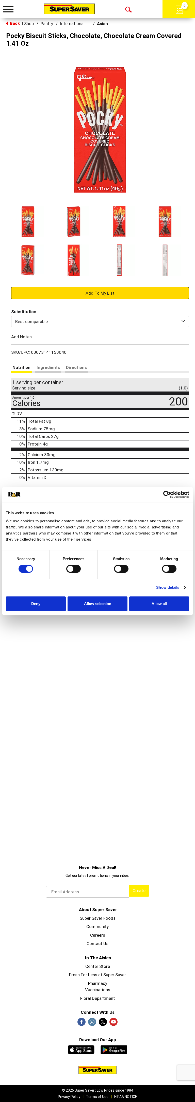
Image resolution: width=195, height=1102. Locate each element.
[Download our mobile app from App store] (81, 1049)
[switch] (73, 569)
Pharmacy (97, 983)
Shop (29, 23)
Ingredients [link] (48, 367)
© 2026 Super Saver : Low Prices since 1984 (97, 1090)
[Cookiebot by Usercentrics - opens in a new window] (167, 494)
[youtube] (113, 1023)
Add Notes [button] (21, 336)
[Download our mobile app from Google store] (114, 1049)
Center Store (97, 966)
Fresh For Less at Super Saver (97, 974)
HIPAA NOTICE (125, 1097)
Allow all (159, 603)
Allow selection (97, 603)
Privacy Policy (69, 1097)
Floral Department (97, 998)
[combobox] (100, 321)
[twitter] (103, 1023)
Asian (102, 23)
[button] (28, 221)
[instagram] (92, 1023)
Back (14, 23)
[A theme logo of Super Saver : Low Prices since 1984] (69, 9)
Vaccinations (97, 989)
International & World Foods (87, 23)
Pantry (47, 23)
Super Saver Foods (98, 918)
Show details (167, 587)
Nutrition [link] (21, 367)
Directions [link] (76, 367)
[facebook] (81, 1023)
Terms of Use (97, 1097)
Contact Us (97, 943)
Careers (97, 935)
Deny (35, 603)
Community (97, 926)
